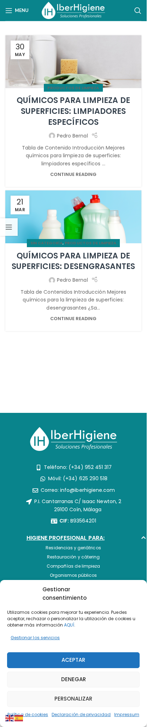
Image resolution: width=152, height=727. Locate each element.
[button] (73, 539)
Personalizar (73, 698)
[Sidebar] (9, 227)
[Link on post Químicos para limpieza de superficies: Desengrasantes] (73, 216)
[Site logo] (73, 9)
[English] (9, 717)
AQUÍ (69, 625)
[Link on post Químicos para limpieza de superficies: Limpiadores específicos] (73, 61)
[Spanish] (19, 717)
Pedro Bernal (72, 135)
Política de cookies (27, 714)
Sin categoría (46, 243)
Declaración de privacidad (81, 714)
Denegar (73, 679)
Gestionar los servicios (35, 638)
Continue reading (73, 174)
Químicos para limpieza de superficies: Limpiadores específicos (73, 111)
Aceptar (73, 660)
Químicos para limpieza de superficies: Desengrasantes (73, 261)
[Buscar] (138, 11)
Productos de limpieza (73, 88)
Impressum (126, 714)
